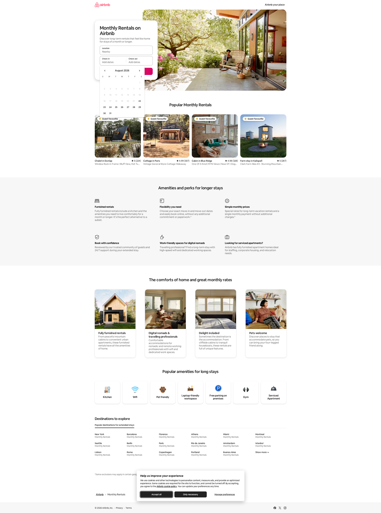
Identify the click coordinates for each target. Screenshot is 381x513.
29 (139, 107)
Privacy (119, 508)
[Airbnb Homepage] (102, 4)
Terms (129, 508)
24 (110, 107)
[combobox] (126, 51)
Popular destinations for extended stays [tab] (114, 425)
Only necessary (190, 494)
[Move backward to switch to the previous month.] (105, 71)
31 (110, 113)
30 (104, 113)
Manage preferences (225, 494)
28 (134, 107)
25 (116, 107)
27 (128, 107)
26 (122, 107)
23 (104, 107)
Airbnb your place (275, 4)
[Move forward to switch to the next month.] (139, 71)
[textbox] (113, 62)
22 (139, 101)
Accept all (156, 494)
